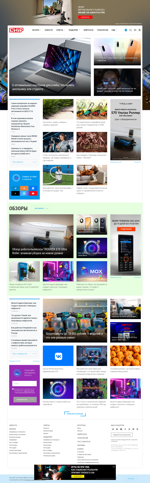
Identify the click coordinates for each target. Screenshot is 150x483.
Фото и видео (13, 442)
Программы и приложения (18, 453)
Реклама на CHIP (116, 162)
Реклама (81, 445)
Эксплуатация (48, 431)
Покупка (46, 428)
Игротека (81, 425)
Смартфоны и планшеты (17, 432)
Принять (131, 479)
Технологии (102, 30)
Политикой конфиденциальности (25, 392)
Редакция (80, 457)
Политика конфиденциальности (88, 462)
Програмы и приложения (51, 453)
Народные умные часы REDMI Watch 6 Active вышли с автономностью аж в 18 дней (24, 138)
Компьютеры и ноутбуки (17, 434)
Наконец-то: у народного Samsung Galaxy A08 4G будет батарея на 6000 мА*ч (24, 151)
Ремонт (45, 433)
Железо (79, 431)
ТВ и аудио (12, 448)
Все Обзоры (39, 208)
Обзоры (35, 30)
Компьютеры (47, 442)
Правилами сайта (29, 390)
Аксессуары (13, 445)
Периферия (13, 440)
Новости (49, 30)
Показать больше (75, 414)
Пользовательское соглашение (87, 460)
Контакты (137, 162)
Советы (59, 30)
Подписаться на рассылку (122, 435)
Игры (79, 428)
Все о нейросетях (20, 354)
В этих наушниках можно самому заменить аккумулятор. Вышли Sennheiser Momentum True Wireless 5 (22, 123)
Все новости (18, 162)
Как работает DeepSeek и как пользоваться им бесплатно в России (24, 330)
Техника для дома (15, 450)
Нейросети (88, 30)
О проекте (80, 452)
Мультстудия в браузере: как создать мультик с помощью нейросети (23, 305)
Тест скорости (83, 442)
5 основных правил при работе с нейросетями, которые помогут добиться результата (24, 342)
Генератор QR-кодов (84, 454)
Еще (113, 30)
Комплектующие (14, 437)
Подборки (73, 30)
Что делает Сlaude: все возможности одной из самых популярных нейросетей (24, 318)
